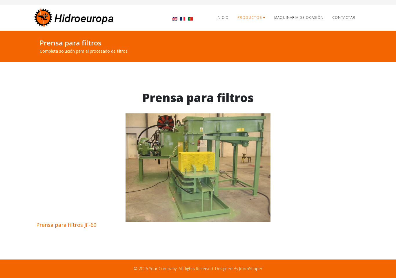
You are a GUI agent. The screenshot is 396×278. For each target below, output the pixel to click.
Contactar (343, 17)
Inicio (223, 17)
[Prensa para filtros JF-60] (198, 167)
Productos (249, 17)
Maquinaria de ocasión (299, 17)
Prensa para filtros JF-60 (66, 224)
